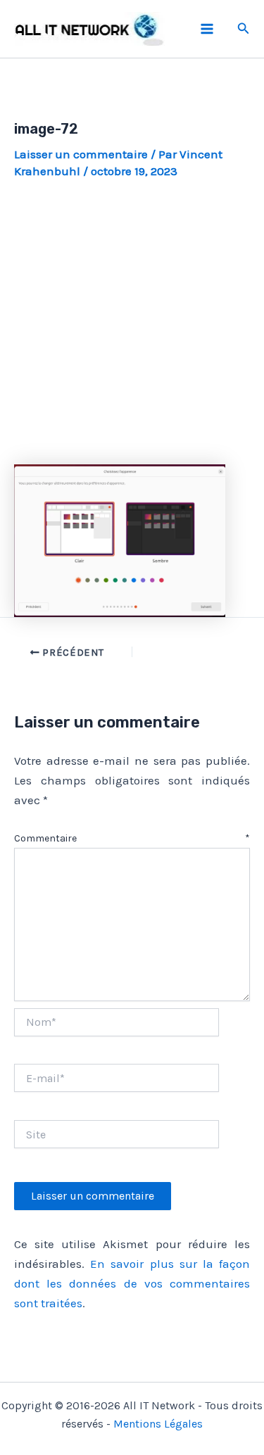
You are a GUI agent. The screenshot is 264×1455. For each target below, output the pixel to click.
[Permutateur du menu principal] (207, 29)
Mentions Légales (158, 1423)
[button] (243, 29)
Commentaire (132, 838)
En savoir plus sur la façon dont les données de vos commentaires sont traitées (132, 1283)
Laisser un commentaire (81, 154)
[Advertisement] (132, 322)
